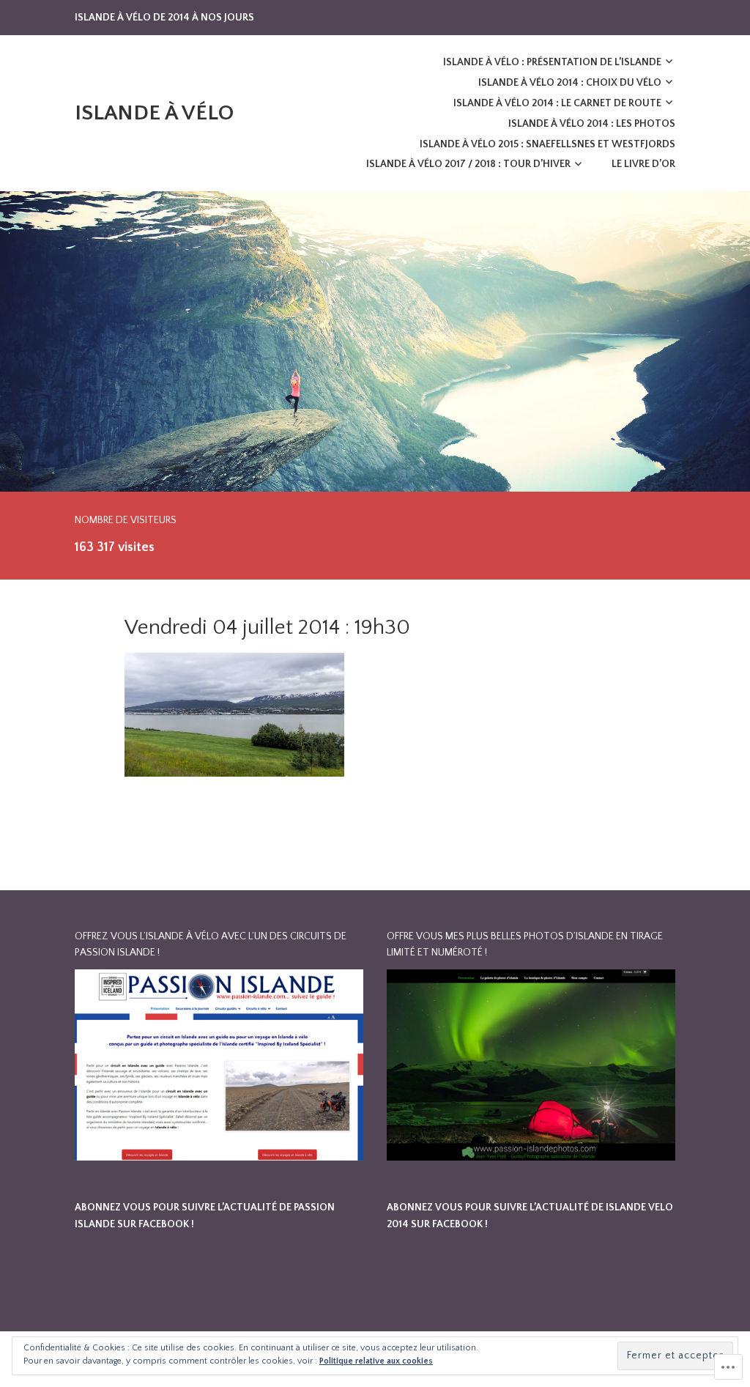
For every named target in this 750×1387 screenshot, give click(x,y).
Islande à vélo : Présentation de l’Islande (552, 62)
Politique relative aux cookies (376, 1361)
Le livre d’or (643, 164)
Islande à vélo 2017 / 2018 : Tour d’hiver (468, 164)
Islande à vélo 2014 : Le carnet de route (557, 103)
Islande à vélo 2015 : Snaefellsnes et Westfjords (547, 144)
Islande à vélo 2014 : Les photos (591, 124)
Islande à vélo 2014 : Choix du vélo (569, 83)
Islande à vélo (154, 113)
